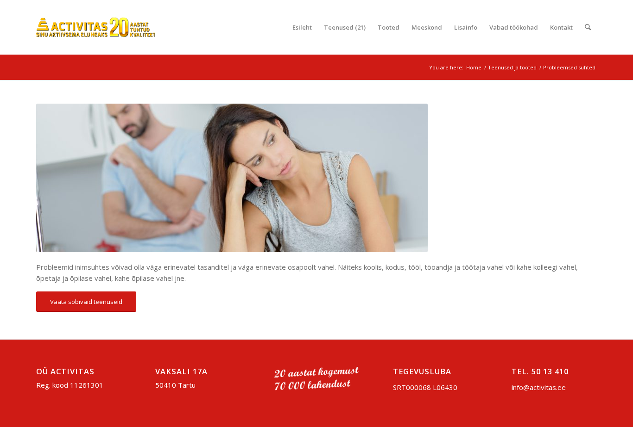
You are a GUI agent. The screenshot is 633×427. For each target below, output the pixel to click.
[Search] (588, 27)
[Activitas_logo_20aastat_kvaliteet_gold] (95, 27)
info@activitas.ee (539, 387)
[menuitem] (302, 27)
